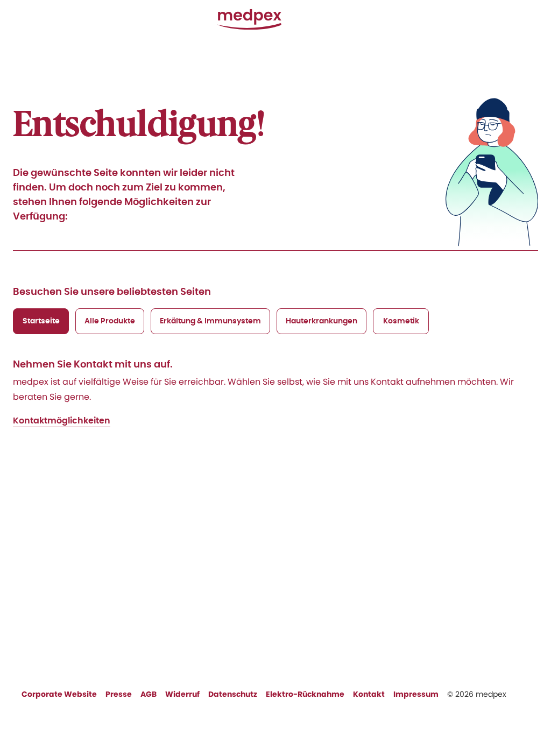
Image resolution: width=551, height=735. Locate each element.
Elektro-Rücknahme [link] (305, 694)
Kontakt (369, 694)
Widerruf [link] (182, 694)
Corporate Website (59, 694)
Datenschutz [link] (232, 694)
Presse (118, 694)
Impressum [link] (416, 694)
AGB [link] (148, 694)
